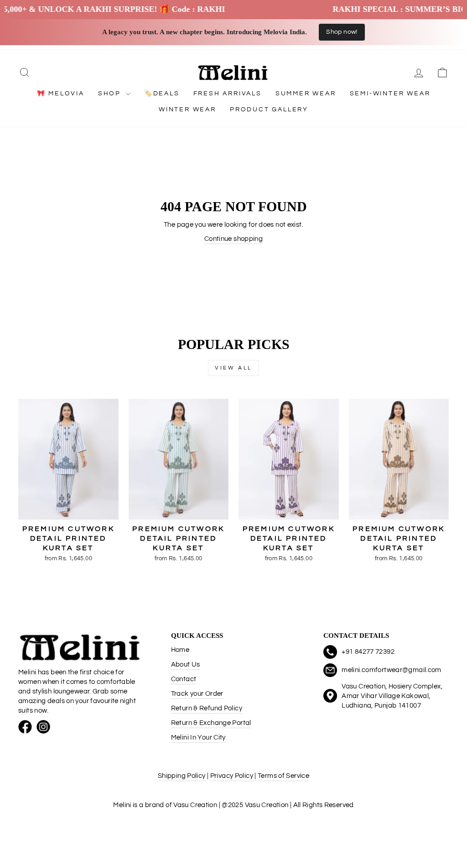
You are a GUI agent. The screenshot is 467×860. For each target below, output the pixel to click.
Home (180, 649)
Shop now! (341, 32)
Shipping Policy (182, 775)
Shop (111, 93)
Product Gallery (269, 109)
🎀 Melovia (60, 93)
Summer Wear (305, 93)
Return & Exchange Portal (211, 722)
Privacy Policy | (233, 775)
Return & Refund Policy (206, 708)
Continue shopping (233, 238)
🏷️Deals (162, 93)
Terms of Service (283, 775)
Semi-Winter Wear (390, 93)
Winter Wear (187, 109)
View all (233, 368)
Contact (184, 679)
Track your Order (197, 693)
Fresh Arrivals (227, 93)
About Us (185, 664)
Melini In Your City (198, 737)
